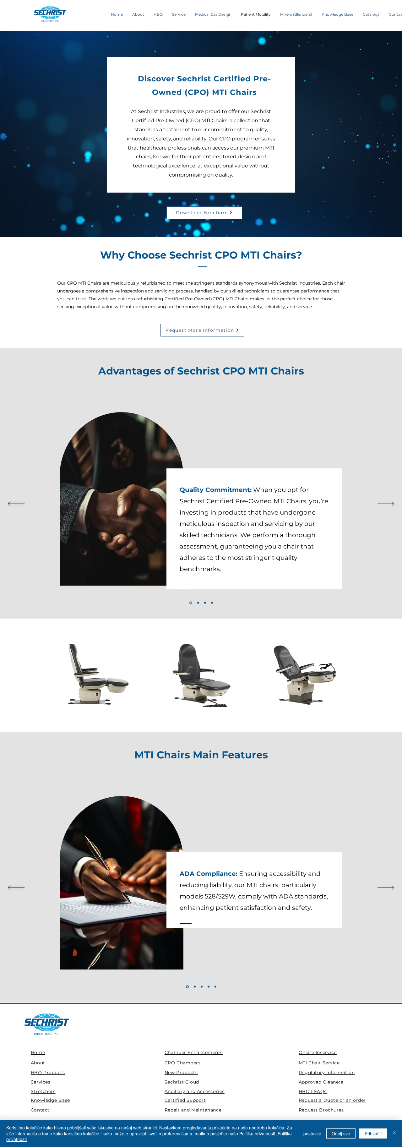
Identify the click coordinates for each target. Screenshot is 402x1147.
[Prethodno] (16, 504)
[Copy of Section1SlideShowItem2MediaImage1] (212, 603)
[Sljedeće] (386, 504)
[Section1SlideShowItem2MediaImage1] (197, 602)
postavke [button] (312, 1133)
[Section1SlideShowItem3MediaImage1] (205, 603)
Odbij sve (341, 1133)
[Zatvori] (394, 1133)
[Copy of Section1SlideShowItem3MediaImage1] (215, 987)
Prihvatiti (373, 1133)
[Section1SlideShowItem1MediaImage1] (190, 603)
